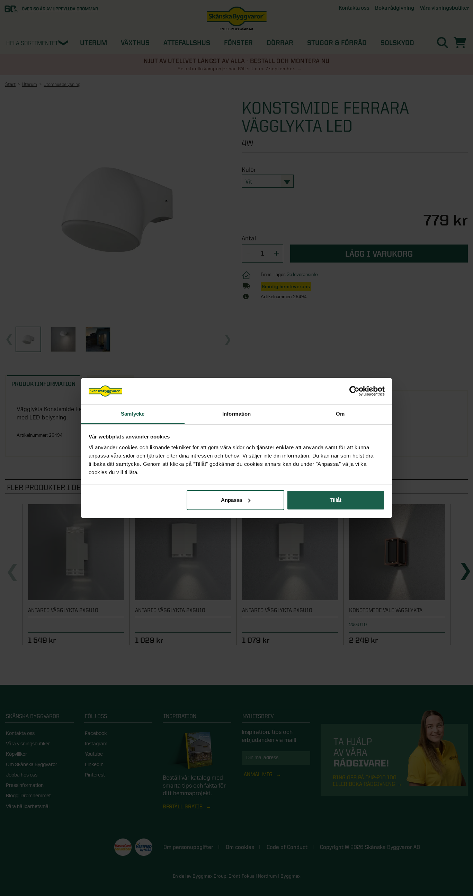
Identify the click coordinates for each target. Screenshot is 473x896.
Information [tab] (236, 414)
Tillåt (335, 500)
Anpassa (231, 500)
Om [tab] (340, 414)
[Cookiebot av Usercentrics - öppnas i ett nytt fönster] (354, 391)
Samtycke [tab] (133, 414)
